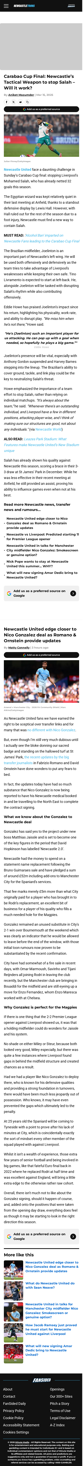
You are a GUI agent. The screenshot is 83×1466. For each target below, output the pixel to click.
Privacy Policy (13, 1411)
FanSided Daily (14, 1404)
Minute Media (22, 1442)
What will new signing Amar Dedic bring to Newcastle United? (42, 575)
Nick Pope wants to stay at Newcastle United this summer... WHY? (37, 564)
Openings (57, 1389)
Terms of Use (60, 1411)
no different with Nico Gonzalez (51, 730)
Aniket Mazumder (21, 95)
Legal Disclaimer (62, 1418)
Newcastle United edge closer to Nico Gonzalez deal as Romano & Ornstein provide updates (37, 523)
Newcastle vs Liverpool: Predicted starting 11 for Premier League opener (43, 537)
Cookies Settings (16, 1432)
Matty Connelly (19, 647)
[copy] (27, 102)
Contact (9, 1396)
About (7, 1389)
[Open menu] (6, 5)
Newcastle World (49, 429)
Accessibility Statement (21, 1425)
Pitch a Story (59, 1404)
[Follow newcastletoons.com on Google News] (73, 593)
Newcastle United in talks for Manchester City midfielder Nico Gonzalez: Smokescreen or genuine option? (42, 550)
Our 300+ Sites (61, 1396)
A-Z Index (57, 1425)
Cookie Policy (13, 1418)
